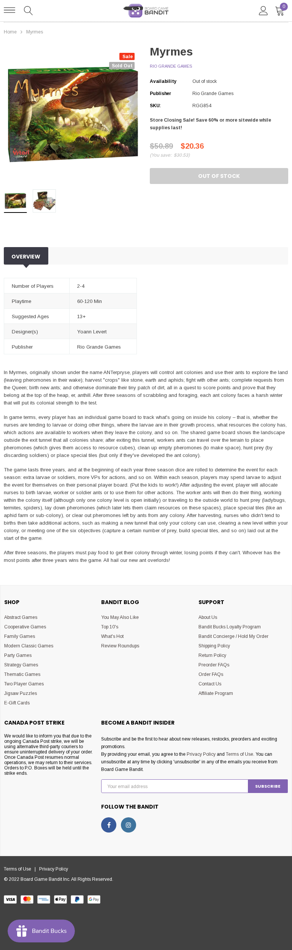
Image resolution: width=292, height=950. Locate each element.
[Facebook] (108, 825)
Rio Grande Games (171, 66)
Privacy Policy (201, 754)
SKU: (155, 105)
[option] (73, 114)
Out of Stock (219, 176)
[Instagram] (128, 825)
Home (10, 32)
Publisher (160, 93)
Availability (163, 81)
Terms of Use (239, 754)
